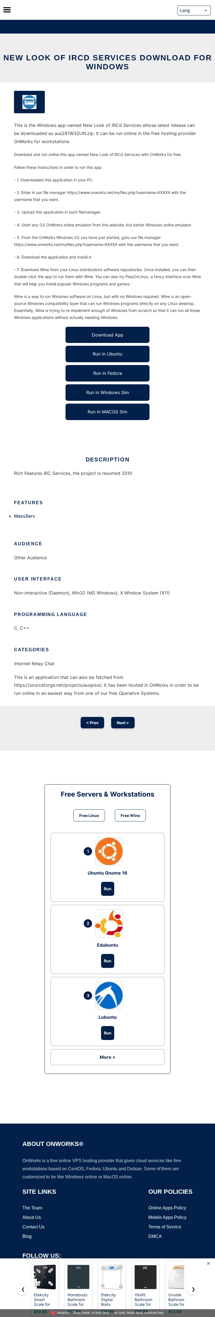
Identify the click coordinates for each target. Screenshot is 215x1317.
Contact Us (33, 1226)
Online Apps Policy (167, 1207)
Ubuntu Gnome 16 (107, 873)
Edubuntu (107, 945)
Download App (107, 335)
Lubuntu (108, 1017)
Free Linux (89, 815)
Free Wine (130, 815)
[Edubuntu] (110, 923)
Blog (27, 1236)
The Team (32, 1207)
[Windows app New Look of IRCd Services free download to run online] (29, 102)
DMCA (155, 1236)
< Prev (92, 722)
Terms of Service (164, 1226)
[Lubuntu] (110, 996)
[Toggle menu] (7, 10)
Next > (123, 722)
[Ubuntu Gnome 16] (110, 851)
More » (107, 1057)
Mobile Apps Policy (167, 1217)
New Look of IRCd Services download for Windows (107, 62)
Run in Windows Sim (107, 392)
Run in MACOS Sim (107, 411)
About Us (31, 1217)
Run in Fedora (107, 373)
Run (107, 888)
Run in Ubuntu (107, 354)
